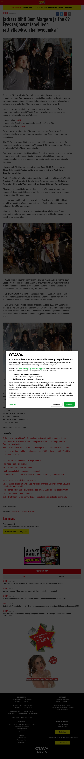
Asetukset (56, 404)
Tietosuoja (12, 404)
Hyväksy (69, 404)
